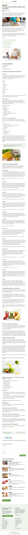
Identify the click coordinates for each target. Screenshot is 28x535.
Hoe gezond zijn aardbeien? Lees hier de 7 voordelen (16, 481)
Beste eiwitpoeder (4, 524)
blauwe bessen (20, 171)
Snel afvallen (17, 524)
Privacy (12, 532)
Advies (9, 467)
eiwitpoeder (7, 123)
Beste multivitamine (5, 525)
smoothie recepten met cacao (13, 267)
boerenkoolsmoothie (19, 257)
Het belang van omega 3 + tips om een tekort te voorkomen (17, 488)
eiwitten (5, 348)
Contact (16, 526)
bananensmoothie (19, 209)
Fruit (9, 479)
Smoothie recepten (5, 5)
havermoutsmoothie (19, 236)
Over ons (16, 525)
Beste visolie (4, 526)
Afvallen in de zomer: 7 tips (13, 474)
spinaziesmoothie (19, 189)
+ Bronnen (3, 428)
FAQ (15, 527)
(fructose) (3, 327)
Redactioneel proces (18, 528)
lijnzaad (10, 220)
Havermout (4, 229)
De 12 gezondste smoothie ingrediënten (9, 41)
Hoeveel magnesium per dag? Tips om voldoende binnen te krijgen (15, 463)
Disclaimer (10, 532)
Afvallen (10, 473)
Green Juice (9, 133)
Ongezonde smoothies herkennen (8, 43)
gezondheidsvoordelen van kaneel (20, 274)
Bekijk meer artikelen (6, 500)
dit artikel (23, 214)
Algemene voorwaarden (16, 532)
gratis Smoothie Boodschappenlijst (9, 425)
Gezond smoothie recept (7, 44)
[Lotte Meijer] (2, 10)
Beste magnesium (4, 527)
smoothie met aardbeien (20, 178)
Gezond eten (10, 492)
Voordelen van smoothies (7, 42)
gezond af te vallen (17, 302)
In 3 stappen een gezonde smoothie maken (9, 39)
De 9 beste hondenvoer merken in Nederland (16, 468)
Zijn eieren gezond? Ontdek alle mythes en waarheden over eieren (16, 494)
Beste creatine (4, 528)
